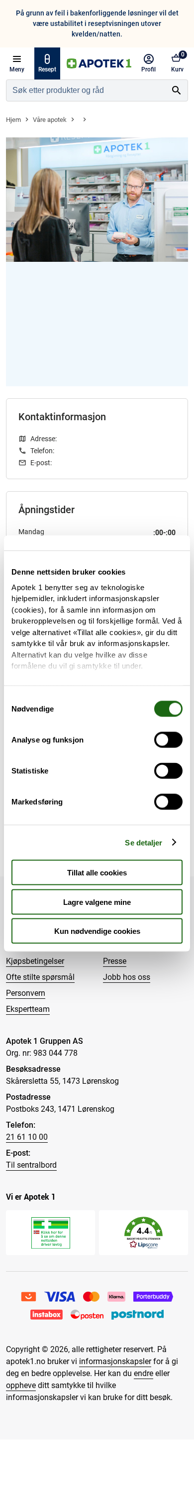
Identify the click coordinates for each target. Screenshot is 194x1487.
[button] (143, 1233)
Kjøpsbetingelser (35, 961)
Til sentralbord (31, 1165)
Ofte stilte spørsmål (40, 977)
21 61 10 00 (27, 1137)
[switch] (168, 740)
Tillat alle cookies (97, 872)
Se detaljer (143, 842)
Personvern (25, 993)
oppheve (21, 1385)
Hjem (13, 119)
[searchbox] (86, 90)
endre (143, 1373)
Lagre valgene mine (97, 901)
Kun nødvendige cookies (97, 931)
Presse (114, 961)
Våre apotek (50, 119)
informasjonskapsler (115, 1361)
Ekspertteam (28, 1009)
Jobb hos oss (126, 977)
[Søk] (177, 90)
